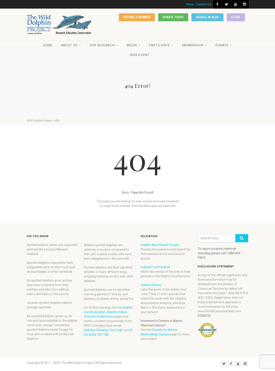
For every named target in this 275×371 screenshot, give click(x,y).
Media (132, 45)
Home (47, 45)
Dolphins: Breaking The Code (103, 330)
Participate (159, 45)
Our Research (102, 45)
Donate (222, 45)
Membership (193, 45)
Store (190, 4)
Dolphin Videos (117, 312)
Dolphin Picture (151, 285)
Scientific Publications (98, 316)
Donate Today (173, 17)
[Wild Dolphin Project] (59, 24)
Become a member (136, 17)
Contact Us (203, 4)
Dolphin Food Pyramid (155, 267)
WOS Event (139, 55)
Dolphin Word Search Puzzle (160, 245)
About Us (69, 45)
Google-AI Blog (207, 17)
